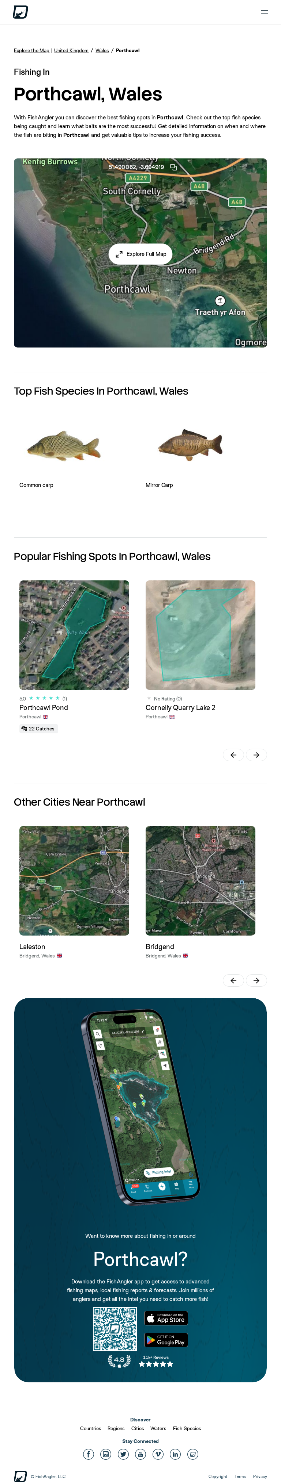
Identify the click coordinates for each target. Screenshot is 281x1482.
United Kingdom (71, 50)
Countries (90, 1428)
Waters (158, 1428)
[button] (141, 254)
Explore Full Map (146, 254)
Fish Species (187, 1428)
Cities (137, 1428)
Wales (102, 50)
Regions (116, 1428)
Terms (240, 1476)
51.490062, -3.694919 (136, 167)
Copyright (218, 1476)
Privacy (260, 1476)
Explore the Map (31, 50)
